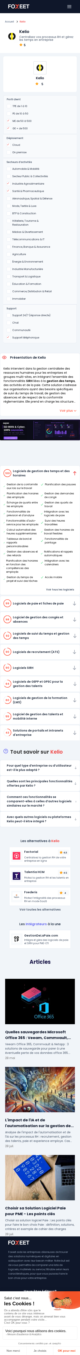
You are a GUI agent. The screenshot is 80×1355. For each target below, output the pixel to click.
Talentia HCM (34, 872)
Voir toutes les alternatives (40, 909)
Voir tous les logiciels (60, 589)
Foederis (30, 892)
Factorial (31, 852)
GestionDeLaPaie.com (41, 935)
